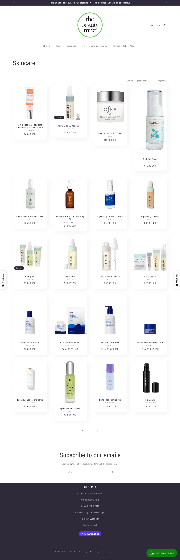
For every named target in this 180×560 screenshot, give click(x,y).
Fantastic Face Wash (110, 342)
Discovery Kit (150, 276)
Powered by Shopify (80, 552)
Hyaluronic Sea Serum (70, 408)
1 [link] (82, 430)
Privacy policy (106, 552)
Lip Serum (150, 400)
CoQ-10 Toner (70, 276)
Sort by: (130, 80)
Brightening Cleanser (150, 216)
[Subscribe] (112, 472)
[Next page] (97, 431)
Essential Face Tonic (30, 342)
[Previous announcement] (14, 2)
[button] (47, 46)
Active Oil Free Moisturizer (70, 126)
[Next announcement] (166, 2)
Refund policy (94, 552)
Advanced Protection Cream (110, 133)
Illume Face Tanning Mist (110, 400)
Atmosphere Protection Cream (29, 216)
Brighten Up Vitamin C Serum (110, 216)
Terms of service (119, 552)
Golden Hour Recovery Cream (150, 342)
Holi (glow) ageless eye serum (29, 400)
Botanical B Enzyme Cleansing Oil (70, 218)
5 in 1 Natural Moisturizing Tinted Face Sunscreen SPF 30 (30, 126)
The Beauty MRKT (67, 552)
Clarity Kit (30, 276)
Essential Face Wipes (70, 342)
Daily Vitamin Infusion (110, 276)
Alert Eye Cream (150, 159)
